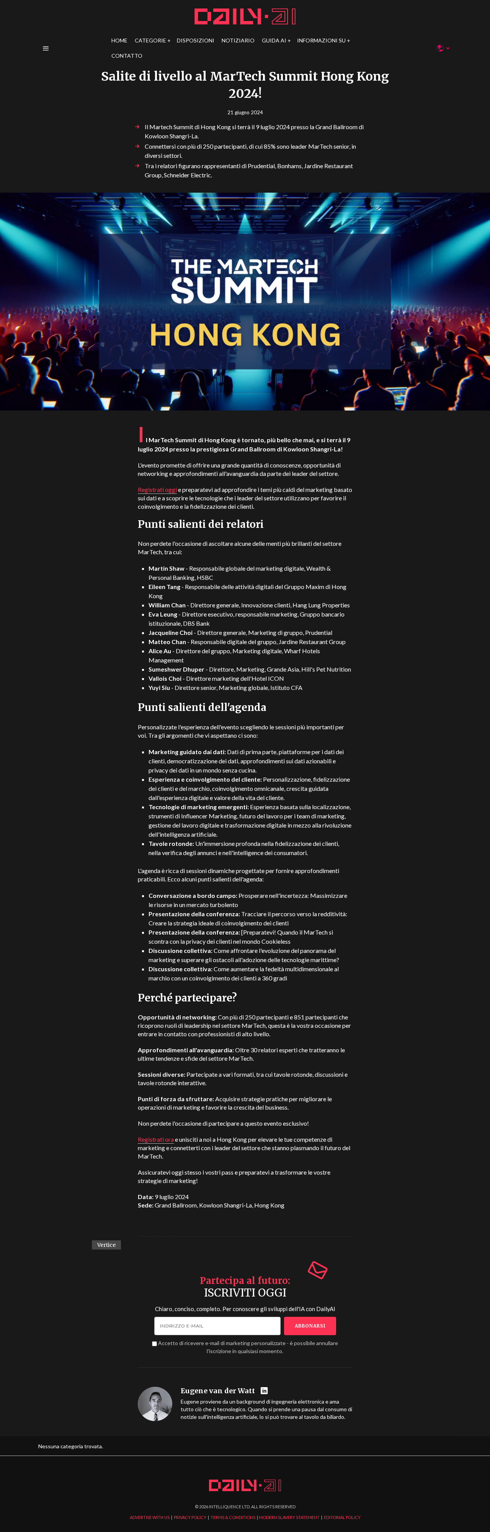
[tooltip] (265, 1391)
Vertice (106, 1245)
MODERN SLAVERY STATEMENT (289, 1517)
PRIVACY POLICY (190, 1517)
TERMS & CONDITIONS (233, 1517)
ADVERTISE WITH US (150, 1517)
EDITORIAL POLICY (342, 1517)
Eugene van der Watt (218, 1391)
